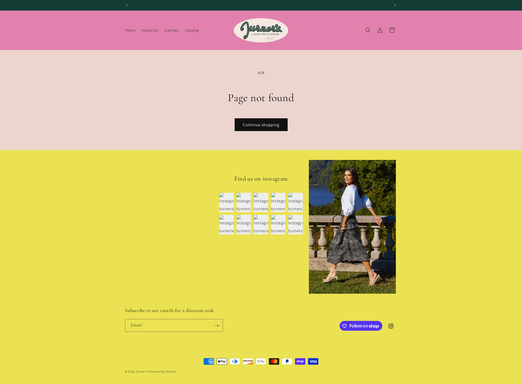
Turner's (142, 371)
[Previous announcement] (127, 5)
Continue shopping (261, 124)
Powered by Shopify (163, 371)
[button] (368, 30)
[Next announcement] (395, 5)
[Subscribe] (217, 325)
